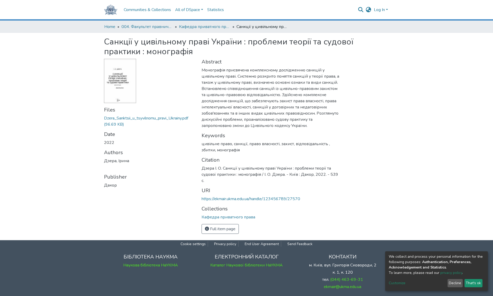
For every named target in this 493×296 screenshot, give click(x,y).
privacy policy (451, 272)
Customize (397, 283)
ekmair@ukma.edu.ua (342, 287)
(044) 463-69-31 (346, 279)
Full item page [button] (222, 229)
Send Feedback (299, 244)
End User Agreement (262, 244)
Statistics (215, 10)
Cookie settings (193, 244)
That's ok (473, 283)
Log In (379, 10)
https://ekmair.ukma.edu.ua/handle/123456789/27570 (251, 199)
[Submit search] (360, 9)
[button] (368, 10)
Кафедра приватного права (204, 27)
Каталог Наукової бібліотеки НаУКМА (246, 265)
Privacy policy (225, 244)
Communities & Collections (147, 10)
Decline (455, 283)
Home (109, 27)
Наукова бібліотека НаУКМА (150, 265)
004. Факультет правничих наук (147, 27)
